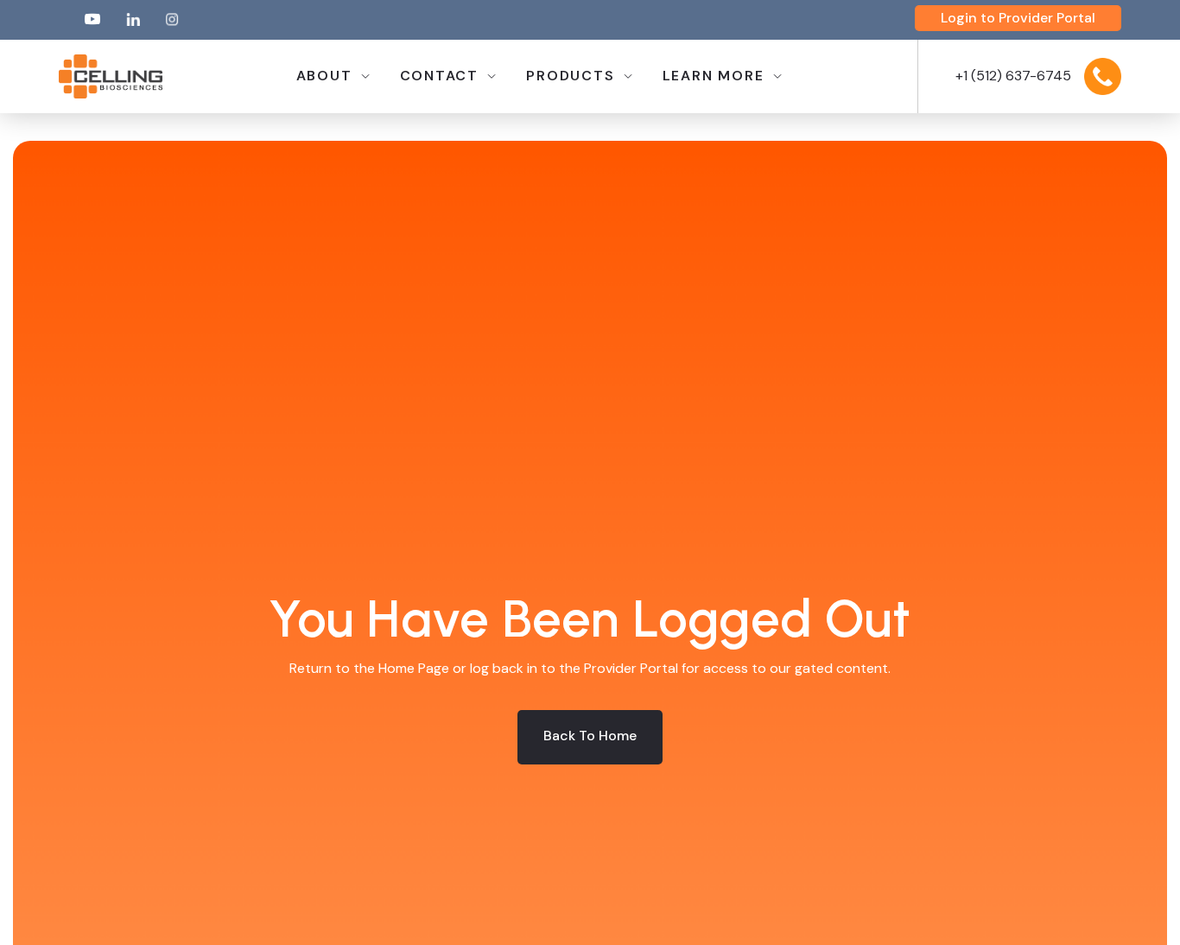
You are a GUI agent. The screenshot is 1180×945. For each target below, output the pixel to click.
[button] (332, 76)
